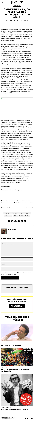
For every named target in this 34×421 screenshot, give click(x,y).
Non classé (17, 5)
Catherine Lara (25, 213)
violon (21, 215)
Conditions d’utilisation (8, 418)
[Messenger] (12, 221)
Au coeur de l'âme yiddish (11, 213)
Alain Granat (12, 229)
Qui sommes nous (5, 417)
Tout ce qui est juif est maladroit (14, 410)
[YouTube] (32, 418)
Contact (13, 417)
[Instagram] (30, 418)
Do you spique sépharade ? (11, 345)
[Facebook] (9, 221)
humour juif (8, 215)
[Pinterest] (18, 221)
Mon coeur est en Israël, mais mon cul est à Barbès (16, 370)
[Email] (25, 221)
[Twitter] (15, 221)
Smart (15, 215)
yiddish (27, 215)
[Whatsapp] (22, 221)
